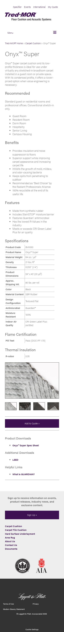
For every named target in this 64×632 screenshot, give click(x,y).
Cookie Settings (32, 629)
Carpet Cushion (33, 43)
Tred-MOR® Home (14, 43)
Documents (11, 548)
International (39, 7)
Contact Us (11, 545)
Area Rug (10, 537)
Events (27, 7)
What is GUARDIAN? (23, 474)
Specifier (17, 7)
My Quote (53, 7)
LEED (15, 459)
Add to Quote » (32, 423)
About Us (10, 541)
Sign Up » (32, 515)
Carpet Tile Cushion (16, 530)
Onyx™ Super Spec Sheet (25, 445)
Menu (10, 32)
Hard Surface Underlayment (20, 533)
